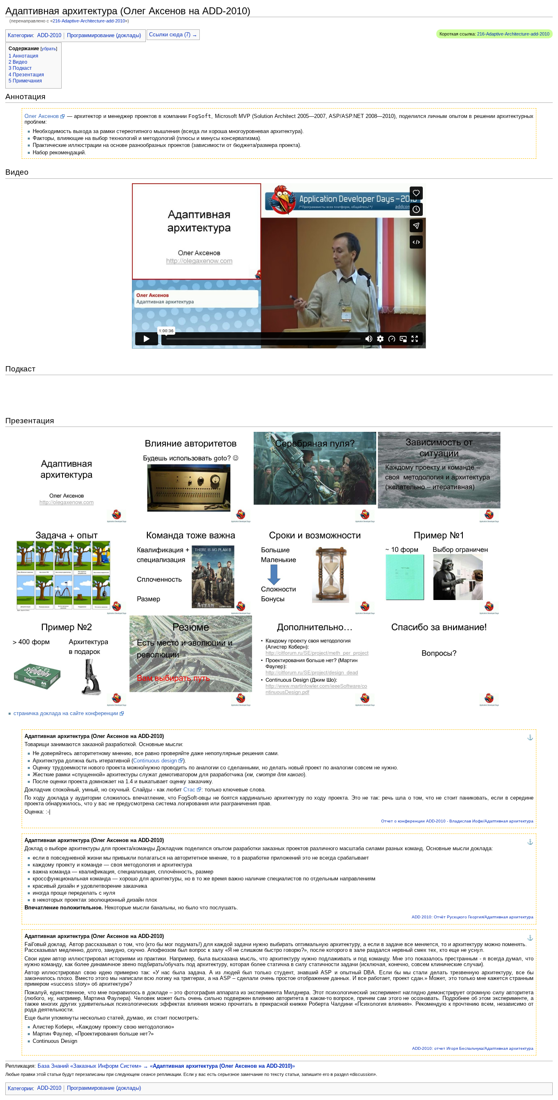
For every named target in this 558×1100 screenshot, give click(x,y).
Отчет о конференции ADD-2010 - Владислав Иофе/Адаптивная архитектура (457, 821)
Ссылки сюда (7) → (173, 35)
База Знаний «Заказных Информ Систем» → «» (166, 1066)
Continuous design (155, 761)
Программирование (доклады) (104, 35)
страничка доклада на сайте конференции (65, 713)
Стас (189, 790)
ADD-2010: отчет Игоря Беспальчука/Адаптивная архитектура (472, 1048)
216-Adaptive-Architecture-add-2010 (89, 20)
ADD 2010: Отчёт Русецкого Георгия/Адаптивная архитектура (472, 917)
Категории (20, 35)
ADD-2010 (49, 35)
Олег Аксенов (42, 116)
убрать (49, 48)
